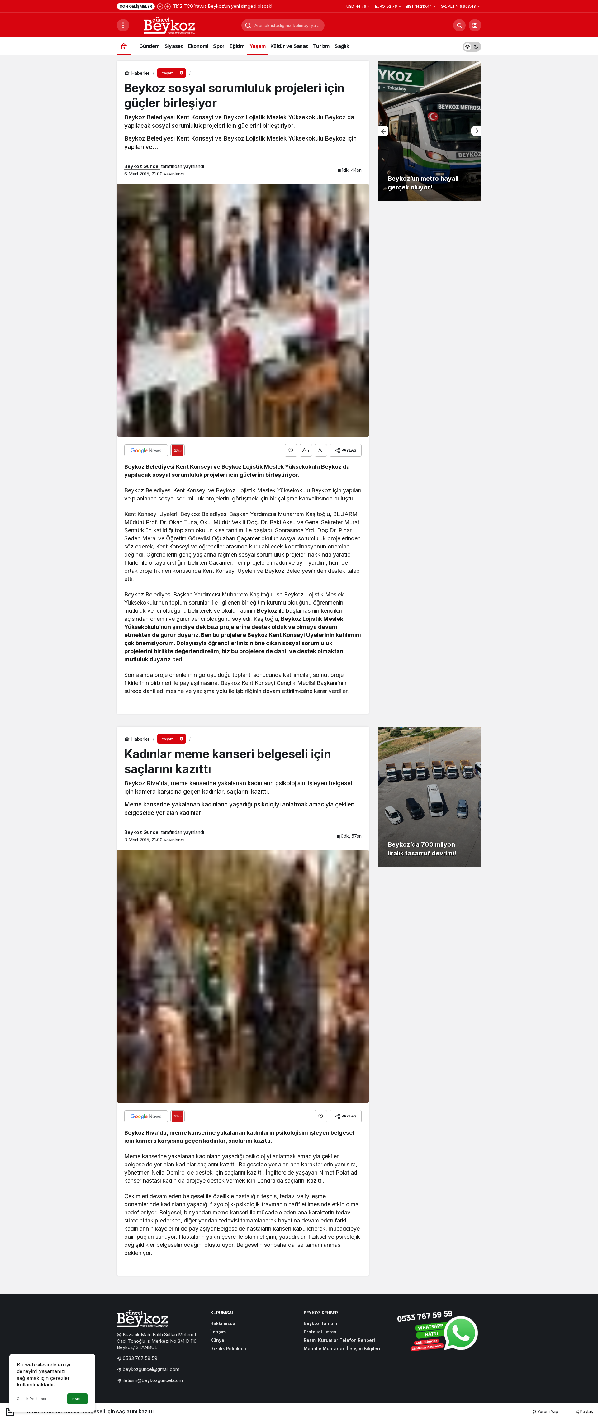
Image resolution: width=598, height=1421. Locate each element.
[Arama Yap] (459, 25)
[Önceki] (160, 6)
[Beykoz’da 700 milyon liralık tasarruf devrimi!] (429, 797)
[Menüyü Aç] (123, 25)
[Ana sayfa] (123, 46)
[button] (475, 25)
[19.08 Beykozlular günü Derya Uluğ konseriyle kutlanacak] (429, 131)
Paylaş (586, 1411)
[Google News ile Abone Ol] (146, 450)
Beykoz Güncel (142, 166)
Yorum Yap (547, 1411)
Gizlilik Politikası (31, 1398)
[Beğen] (291, 450)
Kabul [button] (77, 1399)
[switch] (472, 46)
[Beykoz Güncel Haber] (169, 25)
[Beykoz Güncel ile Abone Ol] (177, 450)
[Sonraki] (167, 6)
